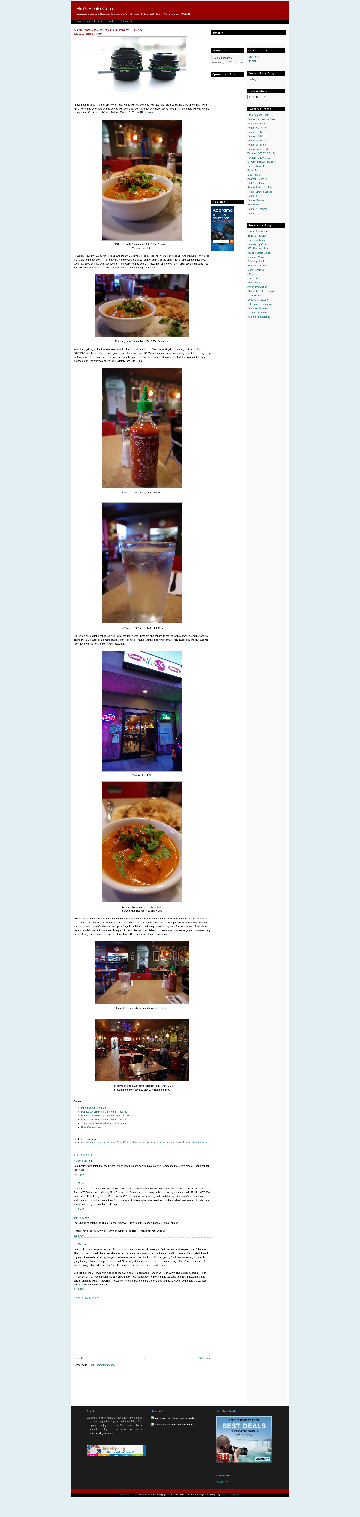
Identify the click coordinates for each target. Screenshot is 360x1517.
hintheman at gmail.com (100, 1433)
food (142, 1142)
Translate (237, 62)
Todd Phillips (254, 295)
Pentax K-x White (257, 127)
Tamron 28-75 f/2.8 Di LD (261, 153)
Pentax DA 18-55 (257, 144)
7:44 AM (79, 1209)
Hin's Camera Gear (91, 1127)
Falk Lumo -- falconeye (260, 304)
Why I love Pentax (258, 123)
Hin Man (78, 1183)
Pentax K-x (254, 213)
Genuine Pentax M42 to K (262, 161)
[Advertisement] (227, 134)
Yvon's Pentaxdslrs (258, 231)
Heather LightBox (257, 244)
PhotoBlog (99, 21)
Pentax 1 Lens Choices (260, 187)
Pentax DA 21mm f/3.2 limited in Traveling (104, 1119)
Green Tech (254, 170)
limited (161, 1142)
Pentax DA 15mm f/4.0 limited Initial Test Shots (107, 1115)
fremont (151, 1142)
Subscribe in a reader (183, 1418)
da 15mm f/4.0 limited (124, 1142)
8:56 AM (79, 1235)
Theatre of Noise (257, 240)
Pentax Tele (254, 204)
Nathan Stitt (80, 1160)
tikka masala (199, 1142)
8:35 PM (79, 1174)
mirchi (171, 1142)
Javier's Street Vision (259, 252)
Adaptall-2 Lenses (257, 178)
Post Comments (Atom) (102, 1365)
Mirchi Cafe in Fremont (93, 1107)
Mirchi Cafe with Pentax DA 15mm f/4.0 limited (108, 30)
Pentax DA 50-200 (257, 140)
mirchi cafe (183, 1142)
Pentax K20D (255, 132)
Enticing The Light (257, 235)
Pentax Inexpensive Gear (261, 119)
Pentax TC (253, 196)
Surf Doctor (254, 282)
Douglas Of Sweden (258, 299)
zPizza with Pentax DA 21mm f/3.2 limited (104, 1123)
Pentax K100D (255, 136)
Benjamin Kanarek (257, 308)
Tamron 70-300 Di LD (259, 157)
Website (113, 21)
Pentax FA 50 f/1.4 (258, 149)
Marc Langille (255, 278)
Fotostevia (253, 56)
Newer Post (80, 1358)
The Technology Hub (231, 1495)
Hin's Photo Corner (96, 8)
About (87, 21)
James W (79, 1217)
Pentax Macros (256, 200)
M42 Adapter (254, 174)
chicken (88, 1142)
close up (99, 1142)
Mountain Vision (256, 257)
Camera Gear (128, 21)
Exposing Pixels (256, 261)
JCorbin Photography (259, 316)
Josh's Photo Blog (257, 287)
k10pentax (253, 274)
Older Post (205, 1358)
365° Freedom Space (259, 248)
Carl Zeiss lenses (257, 183)
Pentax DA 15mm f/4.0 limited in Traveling (104, 1111)
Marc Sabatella (256, 269)
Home (77, 21)
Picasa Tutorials (256, 166)
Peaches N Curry (257, 265)
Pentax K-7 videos (258, 208)
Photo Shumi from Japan (261, 291)
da (108, 1142)
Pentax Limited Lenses (260, 191)
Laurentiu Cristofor (257, 312)
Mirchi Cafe (156, 907)
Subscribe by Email (182, 1424)
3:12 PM (79, 1289)
